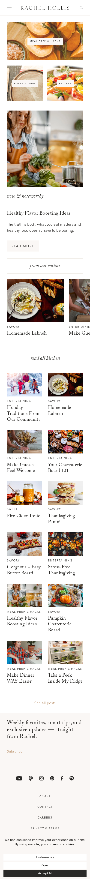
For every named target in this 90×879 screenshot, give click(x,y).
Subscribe (14, 751)
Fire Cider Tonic (23, 516)
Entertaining (19, 401)
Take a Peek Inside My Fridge (65, 679)
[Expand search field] (81, 8)
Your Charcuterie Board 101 (65, 468)
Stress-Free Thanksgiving (61, 571)
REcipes (65, 83)
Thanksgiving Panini (61, 519)
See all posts (45, 702)
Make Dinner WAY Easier (20, 679)
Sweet (12, 509)
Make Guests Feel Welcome (21, 468)
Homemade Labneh (27, 334)
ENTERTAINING (25, 83)
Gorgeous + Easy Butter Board (24, 571)
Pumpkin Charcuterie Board (60, 625)
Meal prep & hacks (45, 41)
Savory (13, 327)
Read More (24, 247)
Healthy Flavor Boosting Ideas (39, 214)
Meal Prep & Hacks (24, 612)
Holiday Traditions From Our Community (24, 414)
